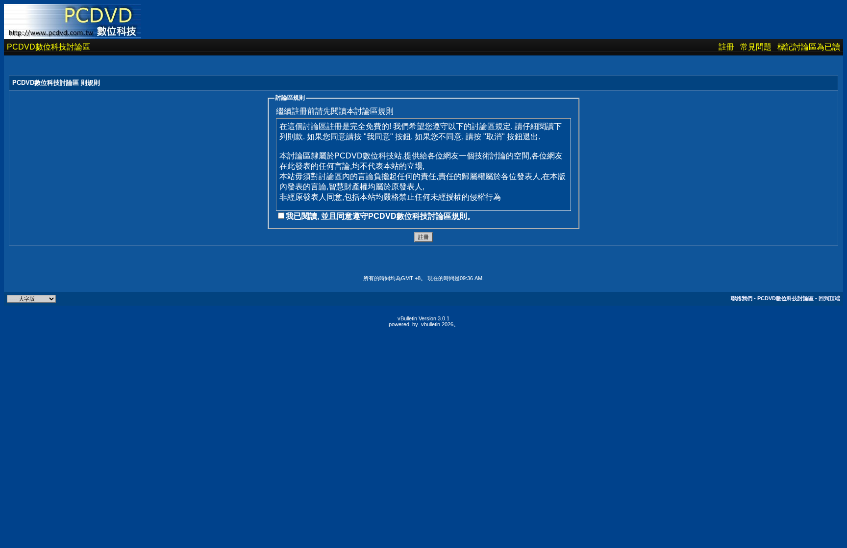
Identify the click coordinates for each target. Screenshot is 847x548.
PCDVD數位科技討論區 (48, 47)
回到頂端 (829, 298)
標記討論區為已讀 (808, 47)
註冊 (726, 47)
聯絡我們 (741, 298)
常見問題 (756, 47)
